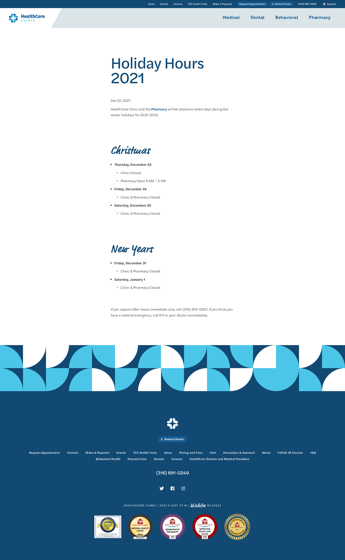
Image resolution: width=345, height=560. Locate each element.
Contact (72, 452)
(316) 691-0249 (307, 4)
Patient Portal (283, 4)
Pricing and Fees (191, 452)
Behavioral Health (108, 459)
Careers (177, 4)
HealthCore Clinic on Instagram (183, 488)
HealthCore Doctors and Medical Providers (219, 459)
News (151, 4)
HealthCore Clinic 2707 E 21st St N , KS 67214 (172, 505)
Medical (231, 17)
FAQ (313, 452)
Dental (257, 17)
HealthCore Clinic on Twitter (161, 488)
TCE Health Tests (197, 4)
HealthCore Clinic (27, 18)
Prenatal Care (137, 459)
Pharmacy (320, 17)
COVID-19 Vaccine (290, 452)
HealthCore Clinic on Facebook (172, 488)
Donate (159, 459)
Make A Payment (222, 4)
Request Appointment (252, 4)
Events (164, 4)
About (266, 452)
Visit (213, 452)
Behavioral (286, 17)
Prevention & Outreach (239, 452)
